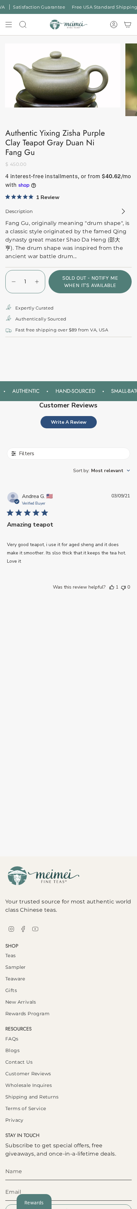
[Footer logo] (43, 875)
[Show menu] (8, 24)
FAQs (12, 1039)
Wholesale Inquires (28, 1085)
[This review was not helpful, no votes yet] (123, 587)
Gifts (11, 990)
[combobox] (101, 470)
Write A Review (68, 422)
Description (19, 211)
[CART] (128, 24)
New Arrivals (20, 1002)
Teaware (15, 979)
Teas (10, 956)
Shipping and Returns (32, 1097)
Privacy (14, 1120)
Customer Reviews (28, 1074)
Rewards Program (27, 1014)
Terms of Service (25, 1108)
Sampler (15, 967)
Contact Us (19, 1062)
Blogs (12, 1050)
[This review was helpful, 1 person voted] (111, 587)
